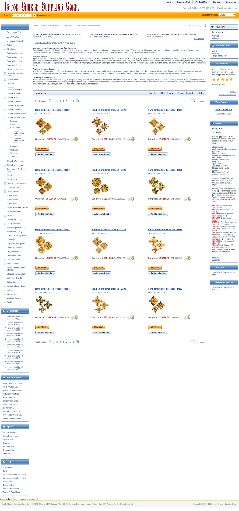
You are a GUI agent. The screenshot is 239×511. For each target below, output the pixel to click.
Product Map (201, 2)
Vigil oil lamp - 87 (226, 245)
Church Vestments (15, 165)
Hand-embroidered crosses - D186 (109, 229)
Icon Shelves (12, 199)
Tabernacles (12, 282)
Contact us (7, 468)
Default (190, 93)
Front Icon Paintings (11, 411)
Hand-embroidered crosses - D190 (52, 170)
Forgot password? (219, 56)
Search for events (10, 436)
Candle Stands (13, 79)
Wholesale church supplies (14, 478)
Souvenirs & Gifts (14, 278)
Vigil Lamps (12, 294)
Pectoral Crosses (14, 248)
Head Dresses (13, 191)
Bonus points (8, 485)
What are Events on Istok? (14, 475)
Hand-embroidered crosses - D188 (165, 170)
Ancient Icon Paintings (12, 390)
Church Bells (12, 98)
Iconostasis (12, 203)
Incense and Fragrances (17, 207)
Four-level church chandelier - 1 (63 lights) (224, 223)
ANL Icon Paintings (11, 394)
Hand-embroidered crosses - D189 (109, 170)
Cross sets (67, 26)
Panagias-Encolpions (16, 244)
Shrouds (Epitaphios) (16, 274)
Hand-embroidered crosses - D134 (15, 362)
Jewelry (10, 215)
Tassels (13, 153)
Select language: (210, 15)
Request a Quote (224, 114)
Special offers (9, 439)
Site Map (216, 2)
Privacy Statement (11, 489)
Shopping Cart (183, 2)
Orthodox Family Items (16, 236)
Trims (12, 156)
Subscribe (216, 260)
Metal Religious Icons (16, 227)
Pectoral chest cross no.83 (222, 206)
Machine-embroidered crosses (19, 140)
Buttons (13, 121)
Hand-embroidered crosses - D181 (15, 340)
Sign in (214, 51)
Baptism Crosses (14, 53)
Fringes (13, 147)
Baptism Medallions (15, 61)
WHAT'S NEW (13, 37)
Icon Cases (12, 195)
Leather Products (14, 219)
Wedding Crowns (14, 298)
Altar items (11, 49)
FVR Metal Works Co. (12, 415)
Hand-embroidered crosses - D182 (165, 289)
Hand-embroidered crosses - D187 (52, 229)
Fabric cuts (12, 45)
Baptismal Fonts (14, 65)
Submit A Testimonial (227, 95)
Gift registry (217, 38)
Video (9, 290)
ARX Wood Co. (9, 397)
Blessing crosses (14, 69)
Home (35, 26)
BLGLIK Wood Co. (11, 404)
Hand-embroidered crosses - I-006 (15, 346)
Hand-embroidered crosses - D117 (15, 357)
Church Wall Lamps (15, 161)
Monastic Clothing (14, 231)
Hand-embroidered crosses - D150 (15, 368)
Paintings (11, 240)
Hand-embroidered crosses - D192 (109, 110)
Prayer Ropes (13, 252)
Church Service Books (16, 114)
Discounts (7, 482)
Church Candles (14, 102)
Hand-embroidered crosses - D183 (109, 289)
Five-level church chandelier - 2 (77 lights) (223, 238)
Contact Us (231, 2)
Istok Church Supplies (12, 383)
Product (171, 93)
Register (215, 53)
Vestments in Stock (15, 41)
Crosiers (10, 175)
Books (9, 302)
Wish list (215, 36)
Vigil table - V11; (226, 247)
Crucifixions (12, 179)
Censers (10, 83)
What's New (227, 180)
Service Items (13, 264)
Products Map (9, 446)
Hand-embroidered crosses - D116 (15, 318)
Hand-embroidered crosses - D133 (15, 323)
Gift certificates (9, 432)
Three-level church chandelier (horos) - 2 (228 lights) (223, 228)
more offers (199, 38)
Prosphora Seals (14, 256)
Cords (13, 124)
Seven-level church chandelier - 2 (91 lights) (224, 234)
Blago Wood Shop (10, 401)
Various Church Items (16, 286)
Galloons (14, 150)
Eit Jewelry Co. (9, 408)
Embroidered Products (16, 183)
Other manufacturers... (13, 418)
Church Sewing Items (50, 26)
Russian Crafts (13, 260)
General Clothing (14, 187)
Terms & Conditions (11, 492)
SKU (162, 93)
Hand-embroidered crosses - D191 (165, 110)
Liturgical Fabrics (14, 223)
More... (233, 92)
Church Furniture (14, 110)
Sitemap (6, 443)
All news (215, 258)
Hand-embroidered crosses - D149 (15, 329)
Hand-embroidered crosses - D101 (15, 351)
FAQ (5, 471)
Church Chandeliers (15, 106)
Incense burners (14, 211)
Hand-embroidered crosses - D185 (165, 229)
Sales (201, 93)
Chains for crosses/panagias (14, 88)
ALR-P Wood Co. (10, 387)
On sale (6, 453)
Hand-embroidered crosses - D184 (52, 289)
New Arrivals (8, 450)
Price (181, 93)
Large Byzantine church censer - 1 (222, 215)
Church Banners (14, 94)
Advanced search (44, 15)
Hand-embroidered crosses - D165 (15, 334)
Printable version (196, 26)
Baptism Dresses (14, 57)
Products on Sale (14, 32)
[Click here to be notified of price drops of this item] (74, 139)
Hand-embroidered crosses (19, 133)
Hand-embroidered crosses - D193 (52, 110)
